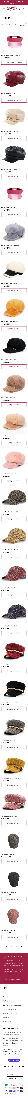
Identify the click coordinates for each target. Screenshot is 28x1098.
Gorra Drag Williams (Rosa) (9, 207)
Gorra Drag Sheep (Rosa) (8, 473)
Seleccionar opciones (14, 62)
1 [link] (6, 946)
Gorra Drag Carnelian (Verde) (9, 511)
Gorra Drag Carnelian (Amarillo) (10, 549)
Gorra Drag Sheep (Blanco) (9, 283)
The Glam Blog (8, 1021)
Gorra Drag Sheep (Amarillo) (9, 321)
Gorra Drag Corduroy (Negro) (9, 702)
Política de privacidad (10, 1009)
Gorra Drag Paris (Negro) (8, 892)
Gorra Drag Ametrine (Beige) (9, 131)
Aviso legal (6, 1017)
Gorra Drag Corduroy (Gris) (9, 740)
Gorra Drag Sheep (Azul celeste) (10, 245)
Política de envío (8, 1001)
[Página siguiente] (22, 946)
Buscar (5, 993)
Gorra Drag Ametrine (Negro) (9, 169)
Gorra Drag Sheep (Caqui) (8, 397)
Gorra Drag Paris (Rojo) (8, 930)
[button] (4, 9)
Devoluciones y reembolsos (12, 1005)
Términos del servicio (10, 1013)
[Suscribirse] (23, 979)
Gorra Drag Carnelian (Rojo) (9, 588)
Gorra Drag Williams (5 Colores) (10, 55)
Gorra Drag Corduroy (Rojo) (9, 664)
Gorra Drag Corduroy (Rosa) (9, 816)
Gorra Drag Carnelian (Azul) (9, 626)
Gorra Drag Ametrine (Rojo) (9, 93)
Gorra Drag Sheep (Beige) (8, 435)
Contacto (6, 997)
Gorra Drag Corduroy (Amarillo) (10, 778)
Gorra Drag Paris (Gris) (8, 854)
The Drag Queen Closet (16, 1093)
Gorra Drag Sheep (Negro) (8, 359)
